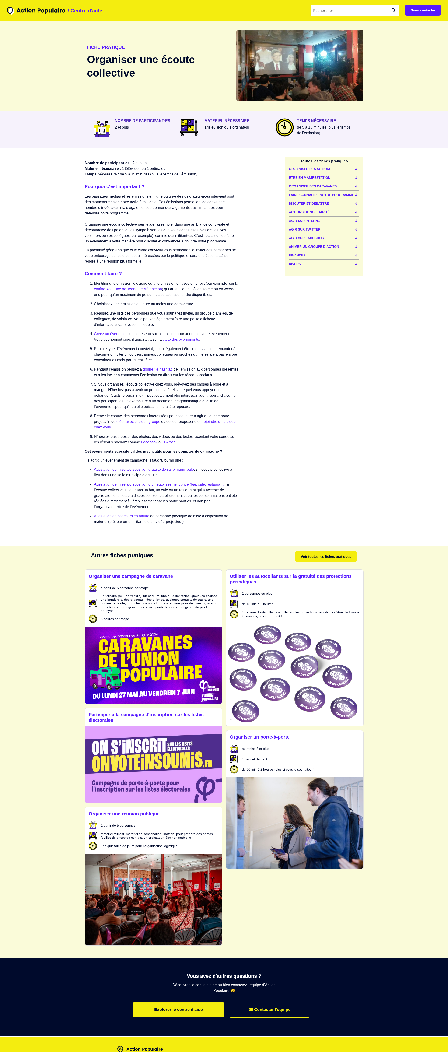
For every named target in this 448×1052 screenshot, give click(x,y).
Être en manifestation (309, 177)
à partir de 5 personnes (118, 825)
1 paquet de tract (254, 759)
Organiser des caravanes (313, 186)
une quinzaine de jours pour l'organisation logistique (139, 846)
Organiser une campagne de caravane (131, 576)
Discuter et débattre (309, 203)
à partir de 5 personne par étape (125, 588)
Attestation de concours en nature (121, 516)
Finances (297, 255)
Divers (295, 264)
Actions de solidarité (309, 212)
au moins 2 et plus (255, 748)
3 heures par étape (115, 619)
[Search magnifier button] (393, 10)
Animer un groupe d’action (314, 247)
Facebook (149, 442)
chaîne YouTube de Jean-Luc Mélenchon (128, 289)
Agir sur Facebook (306, 238)
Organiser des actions (310, 169)
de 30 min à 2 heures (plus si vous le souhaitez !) (278, 769)
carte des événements (181, 339)
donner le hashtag (158, 369)
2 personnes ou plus (257, 593)
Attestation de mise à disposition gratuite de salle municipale (144, 469)
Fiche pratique (106, 47)
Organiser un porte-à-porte (260, 737)
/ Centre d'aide (85, 11)
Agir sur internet (305, 221)
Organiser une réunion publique (124, 813)
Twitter (169, 442)
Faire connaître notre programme (321, 195)
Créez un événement (111, 334)
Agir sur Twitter (304, 229)
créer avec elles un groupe (138, 422)
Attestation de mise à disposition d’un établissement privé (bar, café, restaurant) (159, 484)
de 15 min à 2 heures (257, 604)
